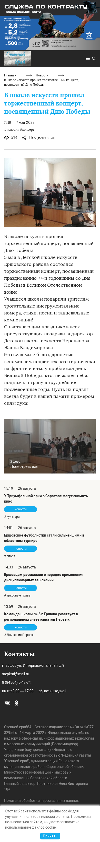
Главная (10, 75)
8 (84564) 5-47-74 (16, 682)
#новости (11, 129)
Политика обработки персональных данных (41, 801)
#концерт (27, 129)
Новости (42, 75)
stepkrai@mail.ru (15, 674)
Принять (50, 836)
